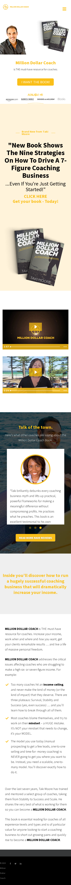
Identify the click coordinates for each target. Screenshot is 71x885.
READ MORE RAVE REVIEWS (35, 537)
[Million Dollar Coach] (16, 7)
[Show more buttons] (65, 390)
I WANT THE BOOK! (35, 82)
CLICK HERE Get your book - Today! (35, 198)
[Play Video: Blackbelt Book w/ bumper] (35, 372)
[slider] (35, 390)
